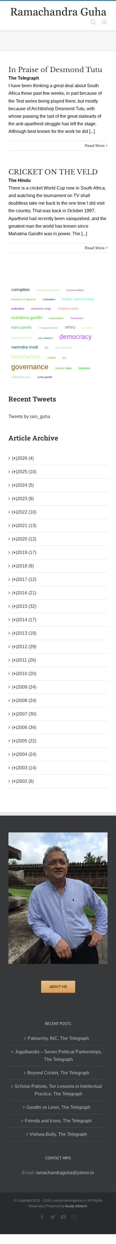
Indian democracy (78, 299)
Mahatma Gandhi (26, 317)
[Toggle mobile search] (93, 22)
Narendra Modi (24, 347)
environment (21, 338)
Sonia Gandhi (44, 376)
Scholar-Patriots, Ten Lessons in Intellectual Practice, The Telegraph (58, 1090)
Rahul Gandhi (63, 347)
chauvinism (76, 318)
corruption (20, 289)
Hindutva (84, 368)
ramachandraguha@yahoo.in (65, 1172)
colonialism (49, 299)
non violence (45, 338)
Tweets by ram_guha (29, 416)
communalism (75, 290)
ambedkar (17, 308)
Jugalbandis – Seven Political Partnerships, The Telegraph (58, 1055)
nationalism (56, 318)
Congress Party (68, 308)
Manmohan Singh (41, 308)
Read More (95, 145)
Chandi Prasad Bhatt (47, 290)
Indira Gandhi (21, 327)
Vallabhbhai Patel (21, 377)
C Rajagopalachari (48, 327)
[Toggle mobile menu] (105, 22)
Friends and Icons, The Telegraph (58, 1120)
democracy (75, 336)
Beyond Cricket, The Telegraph (58, 1072)
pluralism (87, 327)
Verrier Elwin (63, 368)
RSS (64, 357)
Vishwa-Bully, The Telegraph (58, 1134)
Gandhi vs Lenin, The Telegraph (58, 1107)
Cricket (51, 357)
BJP (46, 347)
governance (29, 367)
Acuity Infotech (76, 1206)
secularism (26, 356)
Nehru (70, 327)
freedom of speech (23, 299)
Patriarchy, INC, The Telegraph (58, 1038)
